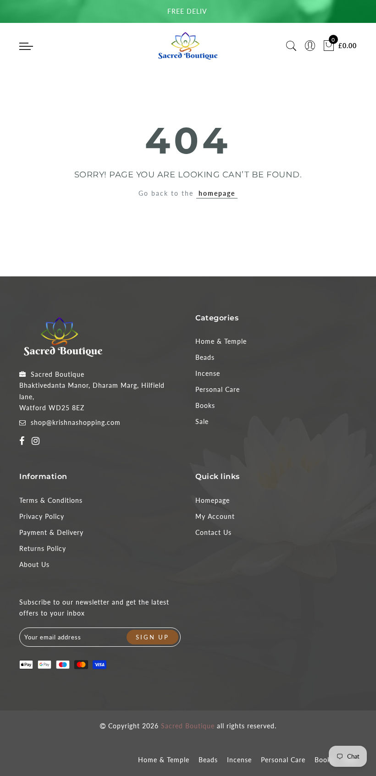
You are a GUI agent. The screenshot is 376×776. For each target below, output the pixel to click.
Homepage (212, 500)
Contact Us (213, 532)
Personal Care (217, 389)
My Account (215, 516)
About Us (34, 564)
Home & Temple (221, 341)
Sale (202, 421)
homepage (217, 193)
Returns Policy (42, 548)
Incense (207, 373)
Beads (205, 357)
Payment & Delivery (51, 532)
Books (205, 405)
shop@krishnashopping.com (76, 422)
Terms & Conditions (51, 500)
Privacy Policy (41, 516)
